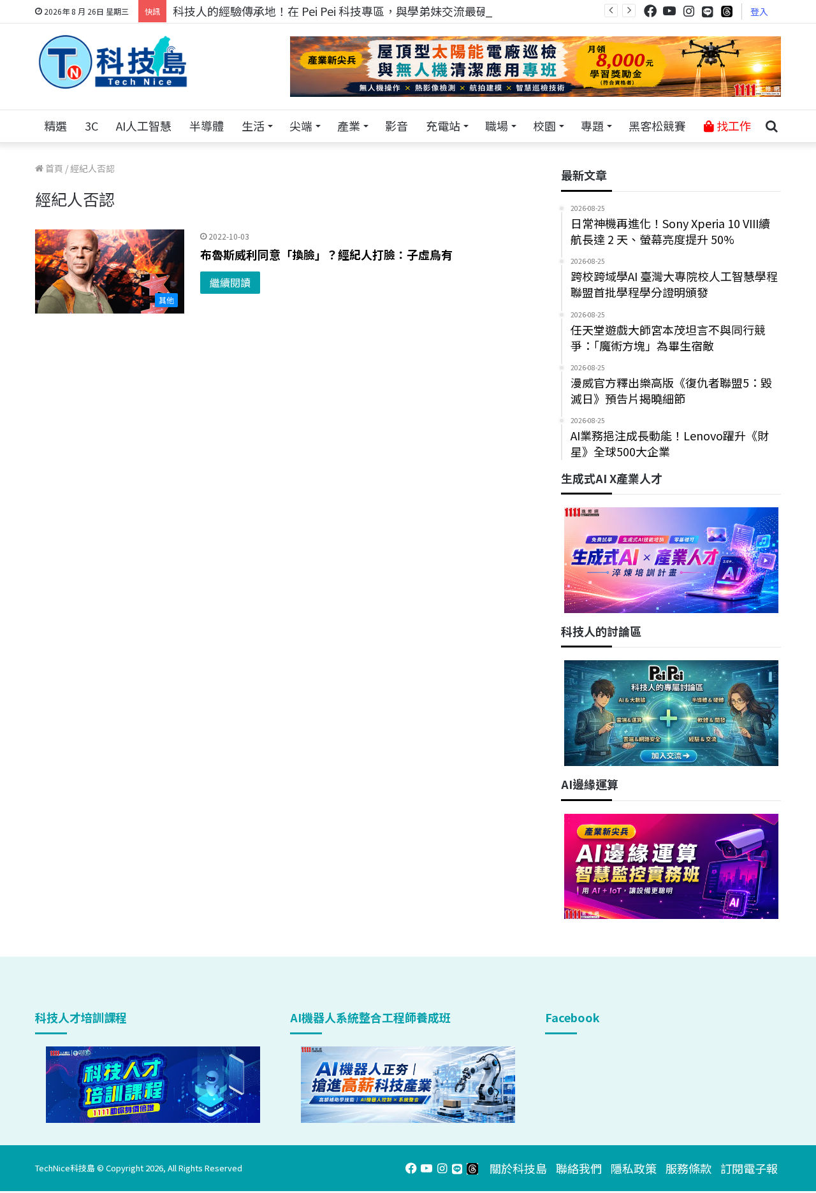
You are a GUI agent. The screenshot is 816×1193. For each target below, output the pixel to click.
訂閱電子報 (749, 1168)
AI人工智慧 (143, 125)
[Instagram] (688, 11)
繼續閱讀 (230, 282)
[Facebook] (650, 11)
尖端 (300, 125)
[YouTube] (669, 11)
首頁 (53, 168)
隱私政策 (634, 1168)
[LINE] (707, 11)
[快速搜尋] (771, 126)
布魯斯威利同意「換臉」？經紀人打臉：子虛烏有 (326, 254)
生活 (253, 125)
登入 (759, 11)
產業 (348, 125)
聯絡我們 (579, 1168)
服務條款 (688, 1168)
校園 (544, 125)
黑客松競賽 (657, 125)
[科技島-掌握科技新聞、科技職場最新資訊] (113, 62)
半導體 (206, 125)
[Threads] (726, 11)
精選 (55, 125)
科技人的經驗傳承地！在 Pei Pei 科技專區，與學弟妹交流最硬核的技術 (353, 11)
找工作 (732, 125)
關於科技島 (518, 1168)
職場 (496, 125)
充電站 (443, 125)
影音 (396, 125)
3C (91, 125)
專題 (592, 125)
